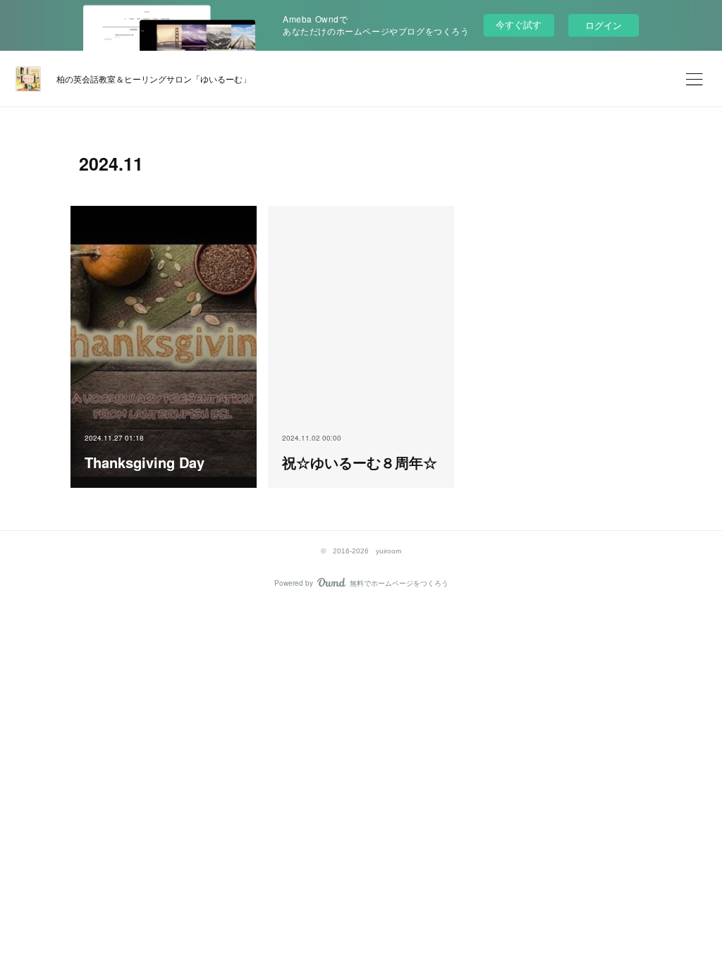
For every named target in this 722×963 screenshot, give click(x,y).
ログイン (603, 25)
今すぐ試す (519, 24)
